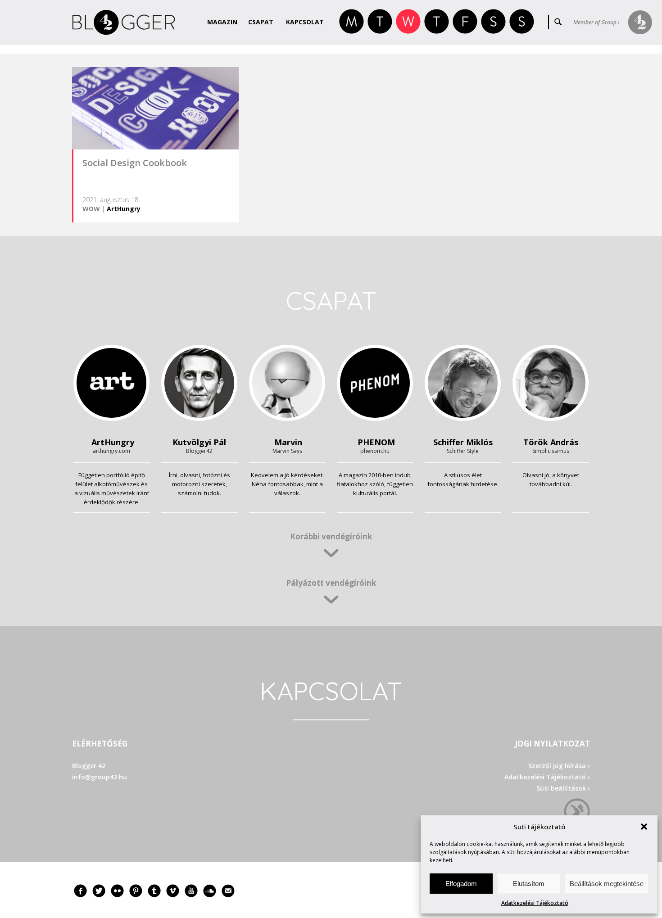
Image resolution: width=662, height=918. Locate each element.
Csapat (260, 22)
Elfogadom (461, 883)
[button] (643, 826)
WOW (91, 208)
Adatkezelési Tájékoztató (534, 903)
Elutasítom (528, 883)
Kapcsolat (305, 22)
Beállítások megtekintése (607, 883)
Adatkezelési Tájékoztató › (547, 777)
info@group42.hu (99, 777)
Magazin (222, 22)
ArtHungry (124, 208)
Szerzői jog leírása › (559, 765)
